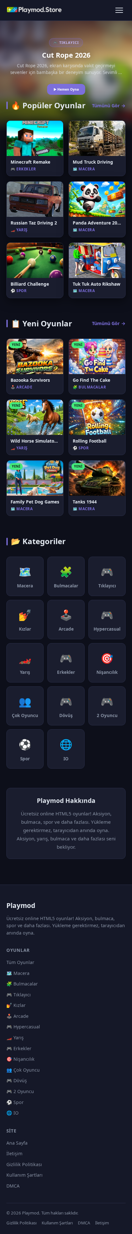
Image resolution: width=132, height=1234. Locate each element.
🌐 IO (12, 1113)
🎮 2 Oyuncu (20, 1091)
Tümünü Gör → (109, 105)
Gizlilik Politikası (24, 1164)
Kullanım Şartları (24, 1175)
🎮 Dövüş (16, 1080)
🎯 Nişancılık (20, 1059)
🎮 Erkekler (18, 1048)
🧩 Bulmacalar (22, 984)
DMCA (13, 1186)
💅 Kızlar (16, 1005)
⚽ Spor (15, 1102)
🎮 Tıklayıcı (18, 995)
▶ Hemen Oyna (66, 89)
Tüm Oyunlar (20, 962)
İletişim (14, 1153)
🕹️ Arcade (17, 1016)
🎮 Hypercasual (23, 1027)
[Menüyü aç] (119, 10)
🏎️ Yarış (15, 1037)
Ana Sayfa (17, 1143)
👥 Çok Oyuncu (23, 1070)
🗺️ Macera (17, 973)
